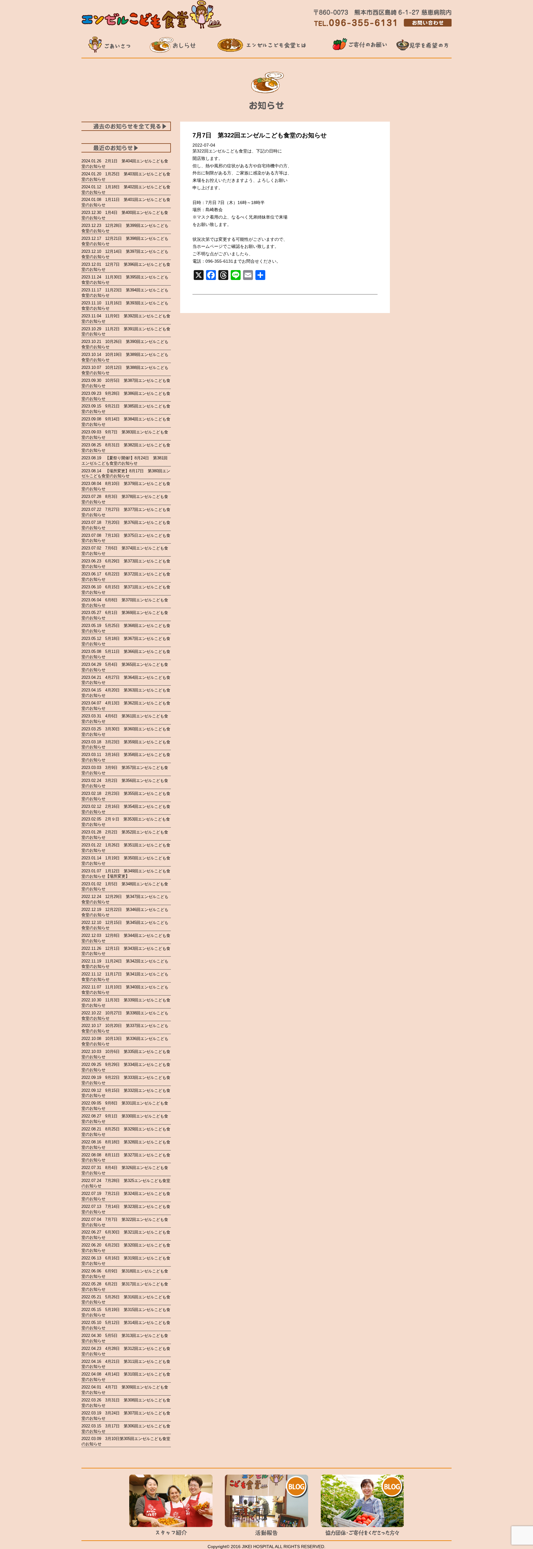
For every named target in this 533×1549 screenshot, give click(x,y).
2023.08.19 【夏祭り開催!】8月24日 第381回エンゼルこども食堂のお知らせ (124, 461)
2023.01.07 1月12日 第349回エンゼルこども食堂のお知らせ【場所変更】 (125, 874)
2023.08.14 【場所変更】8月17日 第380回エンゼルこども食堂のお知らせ (125, 473)
